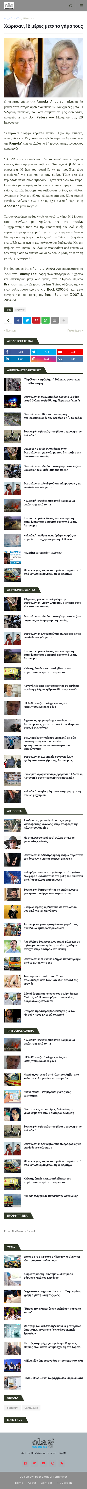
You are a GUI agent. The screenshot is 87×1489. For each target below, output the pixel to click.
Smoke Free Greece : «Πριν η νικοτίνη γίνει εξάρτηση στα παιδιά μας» (52, 1258)
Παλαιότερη (74, 331)
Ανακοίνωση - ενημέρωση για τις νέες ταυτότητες (47, 1094)
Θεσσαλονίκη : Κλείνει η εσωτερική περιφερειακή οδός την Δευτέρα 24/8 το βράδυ (53, 416)
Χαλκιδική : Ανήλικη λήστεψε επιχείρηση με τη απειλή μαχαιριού (52, 793)
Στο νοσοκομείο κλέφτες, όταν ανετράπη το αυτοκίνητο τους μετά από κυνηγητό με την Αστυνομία (50, 521)
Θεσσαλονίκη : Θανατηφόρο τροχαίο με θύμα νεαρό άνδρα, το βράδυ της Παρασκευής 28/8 (52, 398)
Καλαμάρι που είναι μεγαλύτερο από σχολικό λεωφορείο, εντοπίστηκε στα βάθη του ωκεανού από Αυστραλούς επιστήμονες (53, 876)
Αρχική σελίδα (12, 18)
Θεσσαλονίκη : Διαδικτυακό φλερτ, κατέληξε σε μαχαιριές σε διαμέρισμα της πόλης (53, 468)
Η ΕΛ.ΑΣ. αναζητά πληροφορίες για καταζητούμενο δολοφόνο (45, 705)
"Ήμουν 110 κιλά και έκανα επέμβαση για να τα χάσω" (52, 1310)
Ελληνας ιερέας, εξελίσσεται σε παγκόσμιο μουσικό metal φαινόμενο (50, 909)
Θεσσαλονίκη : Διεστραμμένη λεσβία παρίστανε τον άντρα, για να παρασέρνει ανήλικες (53, 857)
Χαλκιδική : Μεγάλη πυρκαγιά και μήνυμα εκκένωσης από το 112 (49, 502)
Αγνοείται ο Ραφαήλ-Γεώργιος (43, 553)
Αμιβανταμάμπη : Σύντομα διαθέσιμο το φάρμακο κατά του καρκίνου (48, 1276)
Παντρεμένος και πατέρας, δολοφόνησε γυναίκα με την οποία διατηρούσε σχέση (49, 1111)
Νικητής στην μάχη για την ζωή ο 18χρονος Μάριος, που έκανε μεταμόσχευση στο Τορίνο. (52, 1345)
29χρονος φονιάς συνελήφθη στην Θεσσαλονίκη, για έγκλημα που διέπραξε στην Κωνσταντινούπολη (52, 452)
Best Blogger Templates (51, 1477)
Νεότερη (11, 331)
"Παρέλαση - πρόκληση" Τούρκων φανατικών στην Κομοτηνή (52, 381)
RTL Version (64, 1483)
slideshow (12, 1407)
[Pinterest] (36, 320)
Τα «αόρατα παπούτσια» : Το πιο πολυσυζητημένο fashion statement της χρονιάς (51, 980)
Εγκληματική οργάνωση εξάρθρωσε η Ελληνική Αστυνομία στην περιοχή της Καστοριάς (53, 776)
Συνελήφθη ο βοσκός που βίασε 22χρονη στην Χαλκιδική (53, 433)
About (32, 1483)
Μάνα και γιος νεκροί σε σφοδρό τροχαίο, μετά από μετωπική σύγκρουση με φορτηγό (52, 572)
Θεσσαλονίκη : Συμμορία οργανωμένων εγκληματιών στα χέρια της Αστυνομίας (48, 758)
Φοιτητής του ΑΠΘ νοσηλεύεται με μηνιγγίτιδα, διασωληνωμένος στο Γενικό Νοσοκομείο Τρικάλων (53, 1329)
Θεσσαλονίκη (31, 1407)
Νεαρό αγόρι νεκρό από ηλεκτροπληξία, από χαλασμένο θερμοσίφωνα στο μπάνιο (51, 1076)
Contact (46, 1483)
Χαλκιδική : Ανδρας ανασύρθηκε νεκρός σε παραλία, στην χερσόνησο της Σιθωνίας (50, 537)
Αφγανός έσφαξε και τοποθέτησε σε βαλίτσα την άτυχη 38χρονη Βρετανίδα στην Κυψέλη (51, 687)
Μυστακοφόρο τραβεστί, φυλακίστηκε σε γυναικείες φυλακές (49, 839)
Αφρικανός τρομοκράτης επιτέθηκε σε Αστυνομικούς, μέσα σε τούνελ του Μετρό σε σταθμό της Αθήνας (51, 724)
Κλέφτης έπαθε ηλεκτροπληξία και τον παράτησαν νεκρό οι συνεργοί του (47, 670)
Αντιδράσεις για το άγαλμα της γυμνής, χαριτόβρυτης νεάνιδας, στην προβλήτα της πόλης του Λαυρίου (51, 824)
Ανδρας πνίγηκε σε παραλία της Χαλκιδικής (51, 1196)
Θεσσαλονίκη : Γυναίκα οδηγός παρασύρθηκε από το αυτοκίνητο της (52, 961)
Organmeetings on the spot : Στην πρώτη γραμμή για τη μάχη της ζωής (52, 1293)
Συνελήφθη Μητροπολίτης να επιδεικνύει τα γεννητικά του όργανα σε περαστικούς (51, 891)
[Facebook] (18, 320)
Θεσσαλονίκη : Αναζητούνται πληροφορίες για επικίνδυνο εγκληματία (52, 485)
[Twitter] (27, 320)
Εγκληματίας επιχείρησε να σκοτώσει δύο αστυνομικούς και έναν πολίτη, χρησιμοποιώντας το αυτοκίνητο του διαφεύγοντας (50, 743)
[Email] (55, 320)
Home (19, 1483)
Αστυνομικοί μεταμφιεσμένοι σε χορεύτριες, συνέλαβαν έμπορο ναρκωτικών (51, 926)
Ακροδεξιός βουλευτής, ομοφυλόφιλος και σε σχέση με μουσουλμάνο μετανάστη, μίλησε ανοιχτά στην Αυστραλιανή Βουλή (52, 945)
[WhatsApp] (45, 320)
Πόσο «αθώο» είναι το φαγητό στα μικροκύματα (53, 1378)
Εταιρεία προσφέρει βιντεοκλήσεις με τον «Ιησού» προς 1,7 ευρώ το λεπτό (49, 1013)
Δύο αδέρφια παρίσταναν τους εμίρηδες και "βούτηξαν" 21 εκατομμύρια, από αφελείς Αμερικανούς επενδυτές (51, 997)
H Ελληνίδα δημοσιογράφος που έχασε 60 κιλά (53, 1361)
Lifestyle (28, 18)
